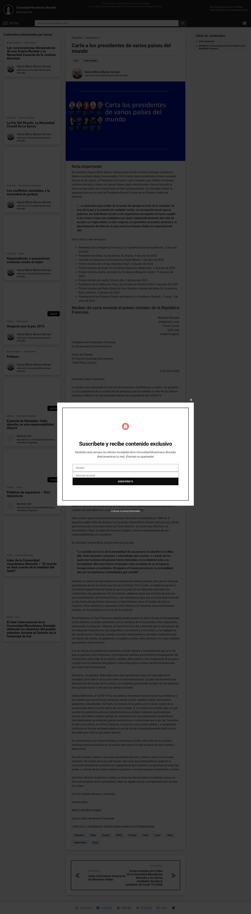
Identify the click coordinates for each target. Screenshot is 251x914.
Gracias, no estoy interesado (125, 511)
